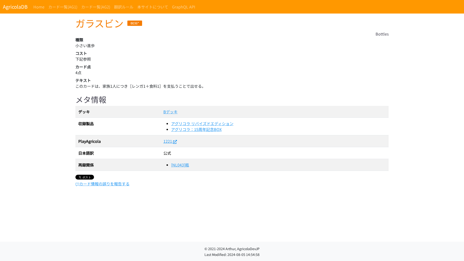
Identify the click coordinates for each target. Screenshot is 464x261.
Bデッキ (170, 112)
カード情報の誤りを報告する (104, 184)
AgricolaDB (15, 6)
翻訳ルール (123, 7)
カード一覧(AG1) (62, 7)
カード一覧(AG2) (95, 7)
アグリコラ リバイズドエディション (202, 123)
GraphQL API (183, 7)
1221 (167, 141)
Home (38, 7)
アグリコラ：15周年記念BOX (196, 129)
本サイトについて (152, 7)
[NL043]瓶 (180, 165)
